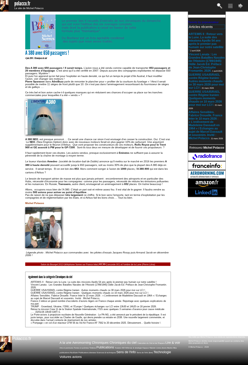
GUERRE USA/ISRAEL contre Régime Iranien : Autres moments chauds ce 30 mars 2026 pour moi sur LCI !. (206, 81)
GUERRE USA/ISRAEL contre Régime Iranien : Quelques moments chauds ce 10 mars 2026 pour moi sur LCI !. (205, 98)
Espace (146, 348)
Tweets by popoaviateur (203, 22)
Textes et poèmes (81, 348)
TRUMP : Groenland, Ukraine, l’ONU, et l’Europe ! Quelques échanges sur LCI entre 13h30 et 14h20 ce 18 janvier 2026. (94, 306)
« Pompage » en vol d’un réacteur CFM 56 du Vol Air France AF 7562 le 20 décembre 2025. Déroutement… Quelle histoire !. (96, 322)
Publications (105, 347)
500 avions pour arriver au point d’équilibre (59, 192)
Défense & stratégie (133, 348)
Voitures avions (71, 357)
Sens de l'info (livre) (145, 353)
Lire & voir (172, 342)
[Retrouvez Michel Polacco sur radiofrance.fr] (206, 159)
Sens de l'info (126, 352)
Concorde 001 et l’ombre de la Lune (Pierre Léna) (130, 264)
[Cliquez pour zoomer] (43, 247)
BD (123, 348)
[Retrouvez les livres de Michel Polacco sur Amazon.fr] (207, 186)
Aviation (118, 348)
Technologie (162, 352)
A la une (65, 342)
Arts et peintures (66, 348)
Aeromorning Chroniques (90, 342)
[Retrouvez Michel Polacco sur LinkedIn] (207, 195)
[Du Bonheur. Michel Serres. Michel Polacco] (97, 48)
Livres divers (161, 348)
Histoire (152, 348)
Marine (170, 348)
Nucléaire (74, 353)
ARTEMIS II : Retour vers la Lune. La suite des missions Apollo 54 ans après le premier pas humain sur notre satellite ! (206, 42)
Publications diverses (87, 353)
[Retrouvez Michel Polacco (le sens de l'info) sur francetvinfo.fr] (206, 168)
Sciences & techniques (106, 353)
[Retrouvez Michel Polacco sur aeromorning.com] (206, 177)
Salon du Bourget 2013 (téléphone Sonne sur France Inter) (70, 264)
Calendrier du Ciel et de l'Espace (151, 343)
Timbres (92, 348)
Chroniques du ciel (40, 58)
